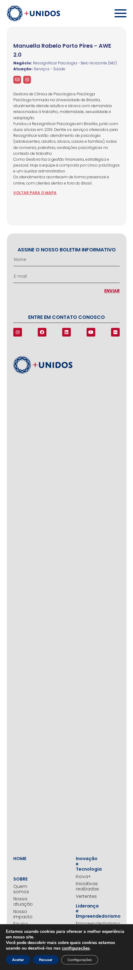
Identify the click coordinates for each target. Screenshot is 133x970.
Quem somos (21, 889)
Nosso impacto (22, 914)
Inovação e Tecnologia (85, 864)
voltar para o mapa (35, 192)
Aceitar (18, 959)
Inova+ (83, 876)
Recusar (46, 959)
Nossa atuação (22, 901)
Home (19, 858)
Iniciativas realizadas (85, 886)
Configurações (79, 959)
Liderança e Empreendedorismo (85, 911)
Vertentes (85, 896)
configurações (76, 948)
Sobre (20, 879)
